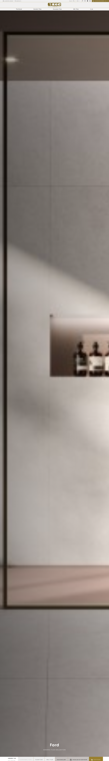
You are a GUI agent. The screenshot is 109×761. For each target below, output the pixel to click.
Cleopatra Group (8, 1)
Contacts (18, 1)
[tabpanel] (54, 378)
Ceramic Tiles (37, 9)
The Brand (19, 9)
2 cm (91, 9)
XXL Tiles (76, 9)
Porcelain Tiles (57, 9)
